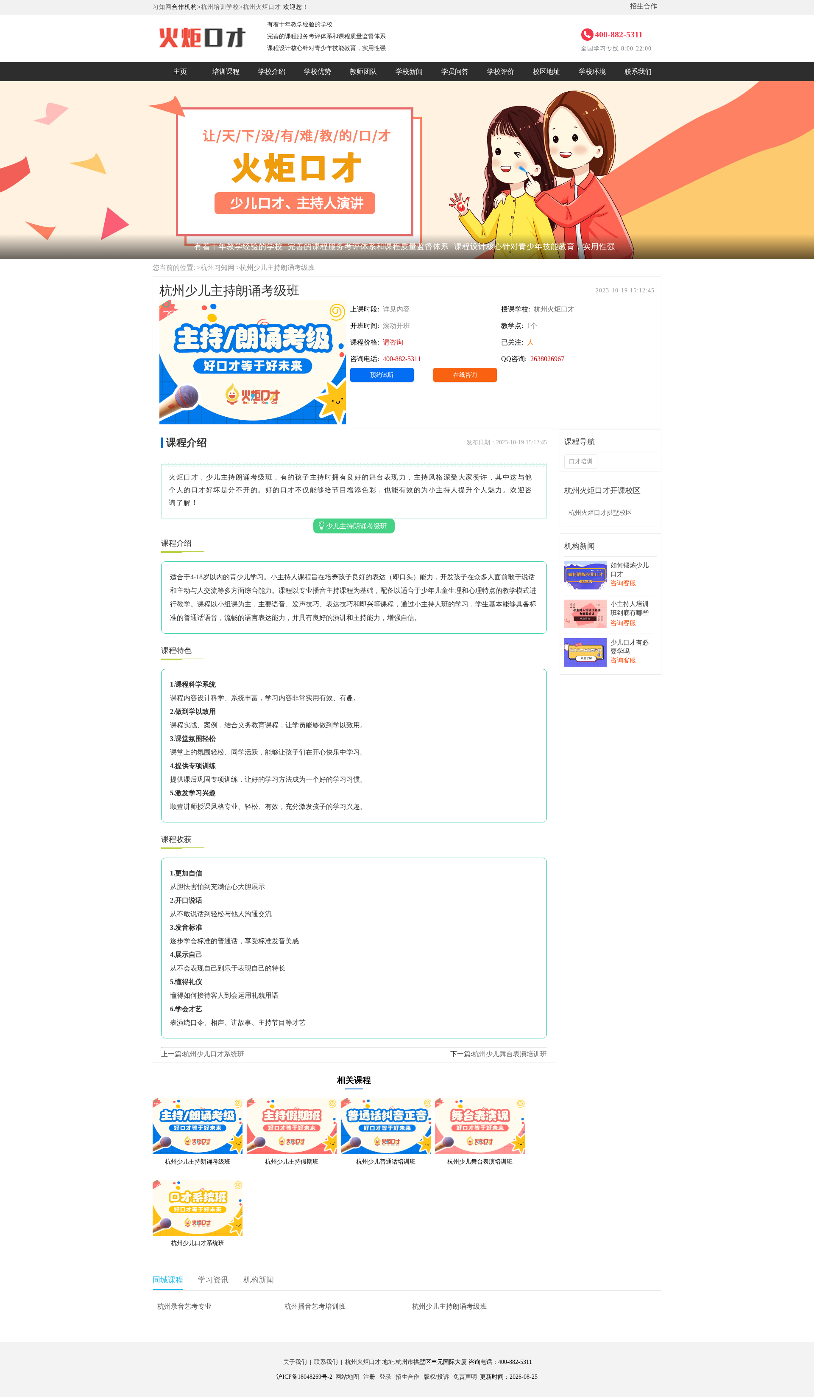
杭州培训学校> (222, 7)
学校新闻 (409, 71)
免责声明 (465, 1377)
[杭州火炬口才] (201, 27)
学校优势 (317, 71)
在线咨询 (465, 375)
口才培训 (581, 461)
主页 (180, 71)
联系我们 (638, 71)
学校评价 (500, 71)
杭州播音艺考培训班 (315, 1306)
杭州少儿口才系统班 (213, 1054)
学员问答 (454, 71)
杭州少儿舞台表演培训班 (509, 1054)
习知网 (162, 7)
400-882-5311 (619, 34)
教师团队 (363, 71)
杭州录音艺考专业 (184, 1306)
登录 (385, 1377)
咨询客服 (623, 583)
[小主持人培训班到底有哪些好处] (585, 605)
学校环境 (592, 71)
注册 (369, 1377)
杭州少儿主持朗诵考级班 (449, 1306)
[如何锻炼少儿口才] (585, 566)
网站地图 (347, 1377)
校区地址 (546, 71)
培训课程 (226, 71)
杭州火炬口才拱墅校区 (600, 512)
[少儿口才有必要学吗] (585, 644)
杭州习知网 (217, 267)
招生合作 (643, 6)
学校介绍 (271, 71)
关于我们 (295, 1362)
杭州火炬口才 (262, 7)
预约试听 (382, 375)
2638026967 (547, 358)
